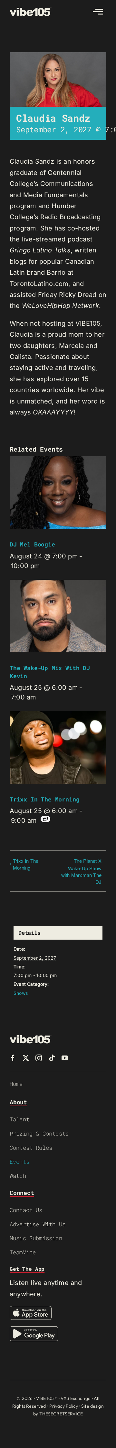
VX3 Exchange (76, 1398)
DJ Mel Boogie (32, 544)
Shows (21, 993)
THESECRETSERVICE (61, 1414)
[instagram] (38, 1058)
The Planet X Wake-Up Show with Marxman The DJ (81, 871)
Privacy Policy (63, 1406)
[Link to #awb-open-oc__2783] (98, 11)
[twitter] (26, 1058)
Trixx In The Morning (44, 799)
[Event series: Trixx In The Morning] (45, 819)
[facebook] (13, 1058)
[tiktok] (52, 1058)
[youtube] (65, 1058)
